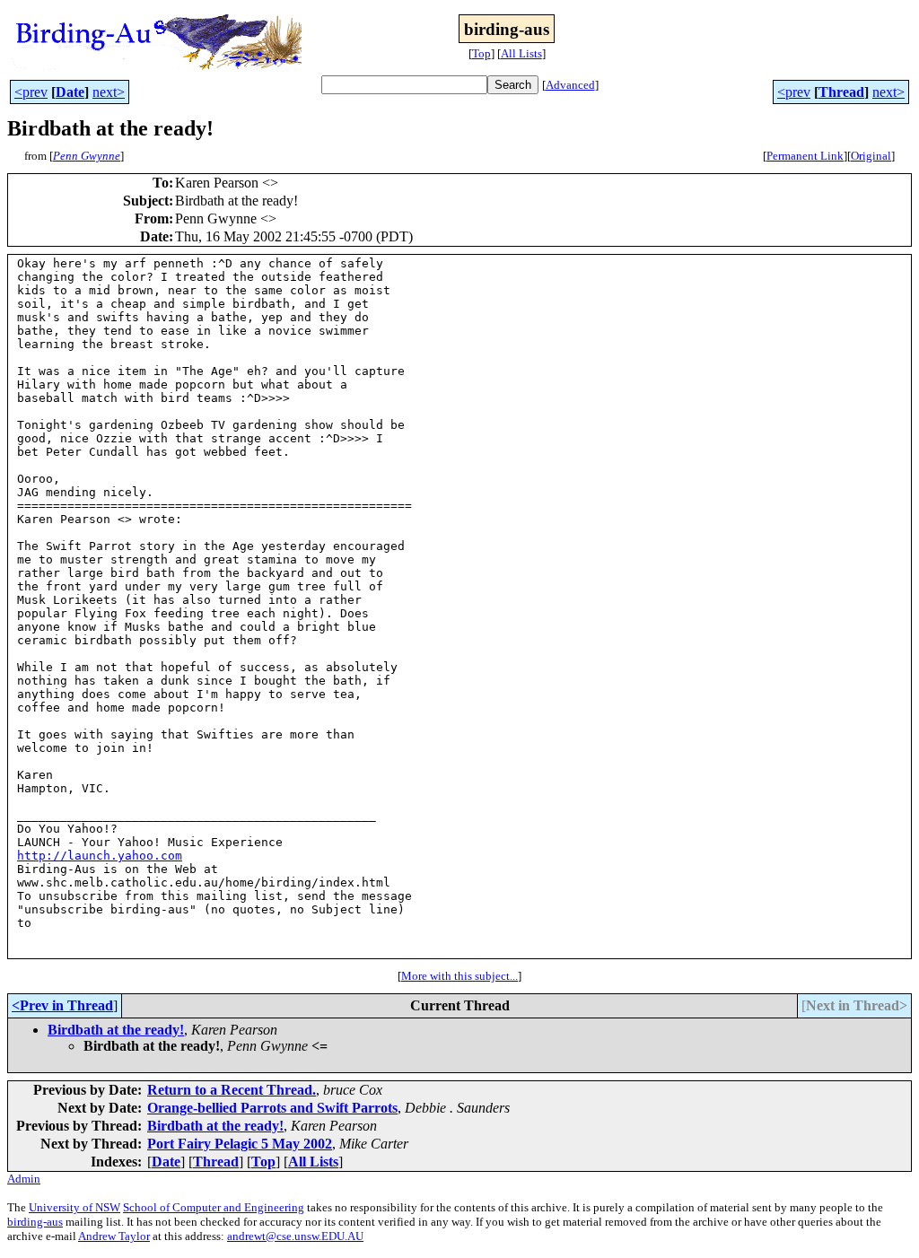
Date (70, 92)
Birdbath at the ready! (116, 1029)
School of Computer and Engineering (213, 1207)
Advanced (570, 85)
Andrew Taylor (114, 1236)
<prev (31, 92)
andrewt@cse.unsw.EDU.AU (295, 1236)
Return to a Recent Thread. (231, 1089)
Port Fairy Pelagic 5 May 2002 (239, 1143)
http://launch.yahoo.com (99, 855)
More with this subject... (459, 976)
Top (481, 53)
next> (108, 92)
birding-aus (35, 1221)
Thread (841, 92)
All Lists (521, 53)
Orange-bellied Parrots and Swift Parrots (272, 1107)
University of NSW (74, 1207)
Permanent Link (805, 155)
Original (871, 155)
